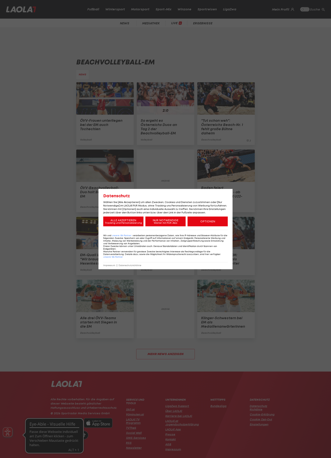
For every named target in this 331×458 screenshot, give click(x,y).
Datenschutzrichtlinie (130, 265)
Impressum (109, 265)
